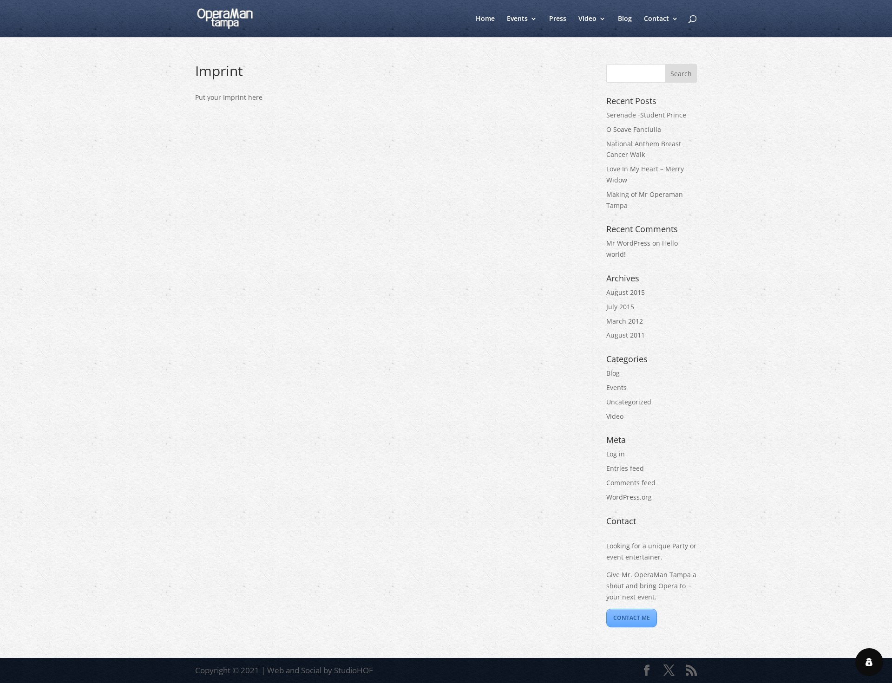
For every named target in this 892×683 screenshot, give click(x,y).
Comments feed (631, 482)
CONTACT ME (631, 618)
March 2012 (624, 321)
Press (557, 19)
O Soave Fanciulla (633, 129)
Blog (625, 19)
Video (587, 19)
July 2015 (620, 306)
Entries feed (625, 468)
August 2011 (625, 335)
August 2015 (625, 292)
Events (517, 19)
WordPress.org (629, 497)
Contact (656, 19)
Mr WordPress (628, 243)
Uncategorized (628, 401)
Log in (615, 453)
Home (485, 19)
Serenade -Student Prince (646, 115)
